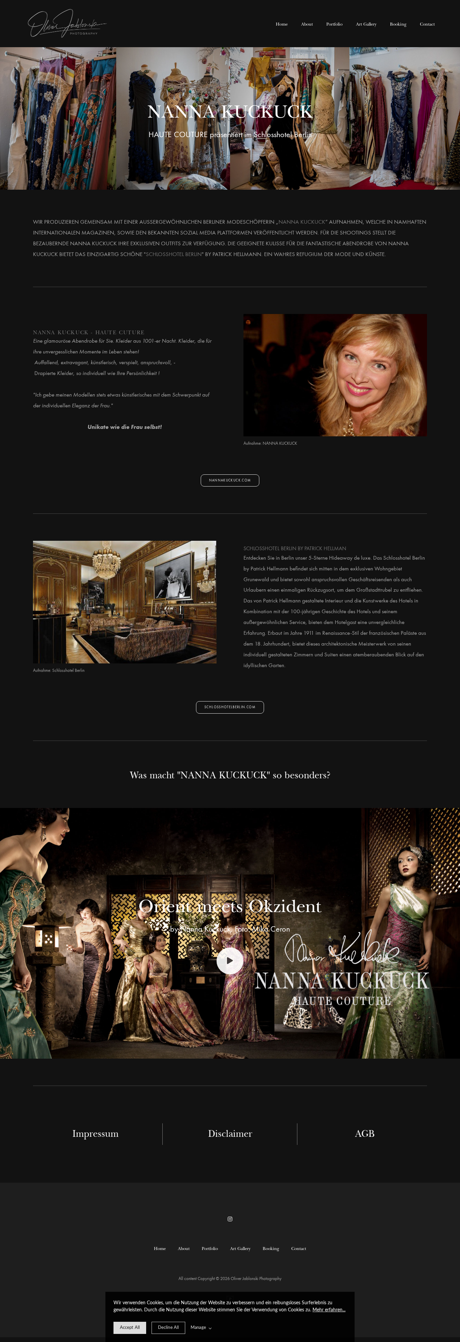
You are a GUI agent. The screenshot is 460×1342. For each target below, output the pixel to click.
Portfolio (334, 24)
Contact (427, 24)
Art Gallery (366, 24)
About (307, 24)
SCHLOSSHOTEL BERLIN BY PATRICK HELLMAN (294, 548)
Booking (398, 24)
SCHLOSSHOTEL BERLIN (174, 254)
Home (282, 24)
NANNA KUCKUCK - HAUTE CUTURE (89, 332)
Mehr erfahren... (329, 1310)
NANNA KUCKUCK (301, 221)
